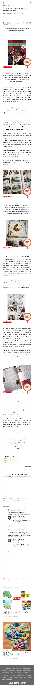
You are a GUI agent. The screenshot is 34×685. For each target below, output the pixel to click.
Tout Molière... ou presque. (20, 415)
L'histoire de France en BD (11, 460)
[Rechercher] (30, 2)
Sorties (16, 13)
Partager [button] (5, 496)
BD (20, 498)
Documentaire (12, 500)
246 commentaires (13, 658)
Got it (23, 683)
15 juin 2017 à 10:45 (19, 540)
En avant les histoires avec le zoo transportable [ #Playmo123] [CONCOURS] (16, 654)
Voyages (9, 13)
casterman (24, 498)
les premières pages (9, 411)
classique (5, 500)
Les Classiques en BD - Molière (17, 439)
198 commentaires (13, 616)
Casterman (20, 445)
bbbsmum (10, 529)
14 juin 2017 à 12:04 (18, 529)
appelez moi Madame (18, 516)
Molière (19, 500)
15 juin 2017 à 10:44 (19, 517)
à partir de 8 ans (14, 498)
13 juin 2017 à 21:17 (14, 510)
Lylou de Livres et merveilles (17, 509)
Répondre (10, 526)
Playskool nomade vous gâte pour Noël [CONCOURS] (15, 613)
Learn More (14, 683)
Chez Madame (8, 6)
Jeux (4, 13)
